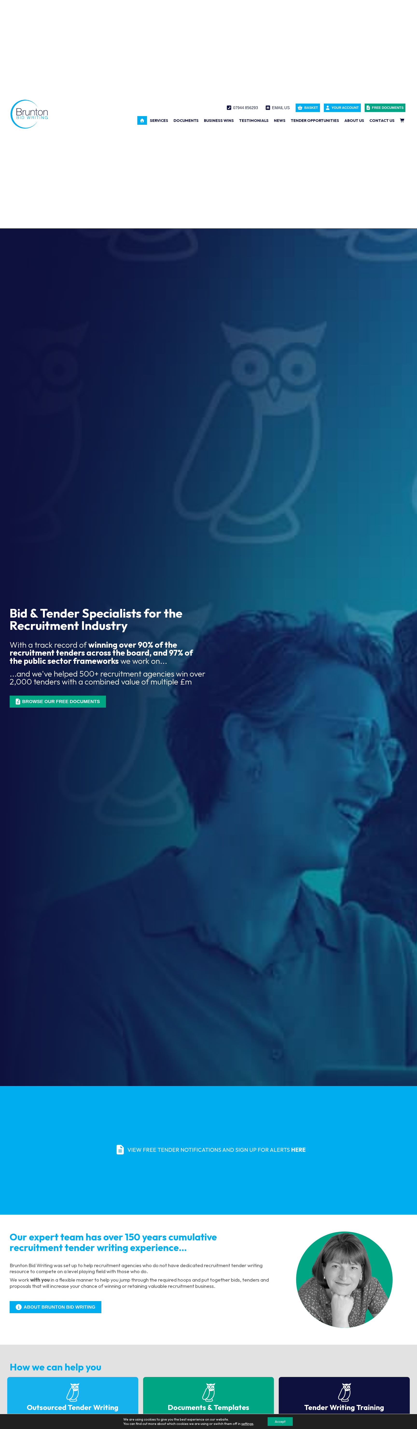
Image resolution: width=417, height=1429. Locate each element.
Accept (280, 1421)
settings (247, 1424)
